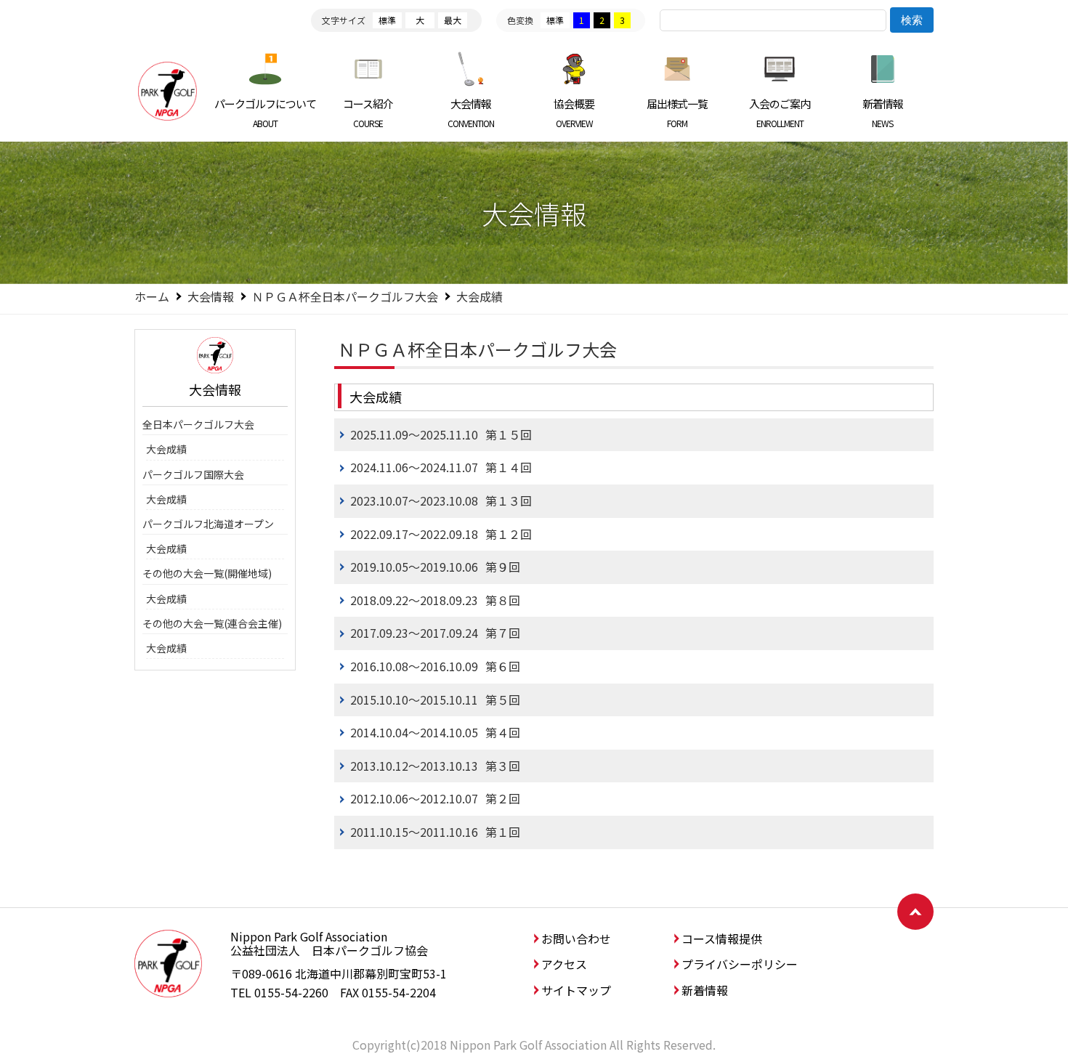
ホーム (151, 296)
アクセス (564, 964)
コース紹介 (368, 112)
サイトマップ (576, 990)
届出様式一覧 (677, 112)
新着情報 (882, 112)
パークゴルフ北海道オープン (208, 523)
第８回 (435, 600)
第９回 (435, 566)
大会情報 (471, 112)
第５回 (435, 699)
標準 (387, 20)
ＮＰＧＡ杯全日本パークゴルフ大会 (345, 296)
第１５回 (441, 434)
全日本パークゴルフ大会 (198, 424)
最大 (452, 20)
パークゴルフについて (265, 112)
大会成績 (166, 449)
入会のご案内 (779, 112)
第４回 (435, 732)
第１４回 (441, 467)
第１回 (435, 831)
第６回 (435, 666)
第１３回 (441, 500)
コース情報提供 (721, 938)
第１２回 (441, 534)
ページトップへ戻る (915, 911)
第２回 (435, 798)
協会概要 (574, 112)
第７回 (435, 632)
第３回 (435, 765)
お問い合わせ (576, 938)
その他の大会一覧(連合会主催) (212, 623)
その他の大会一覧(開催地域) (207, 573)
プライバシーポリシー (739, 964)
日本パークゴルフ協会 (167, 90)
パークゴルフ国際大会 (193, 474)
